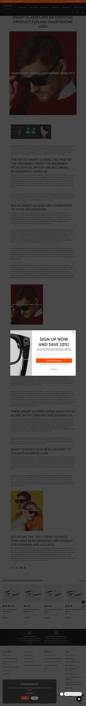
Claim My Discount (54, 361)
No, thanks (54, 369)
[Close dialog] (73, 332)
